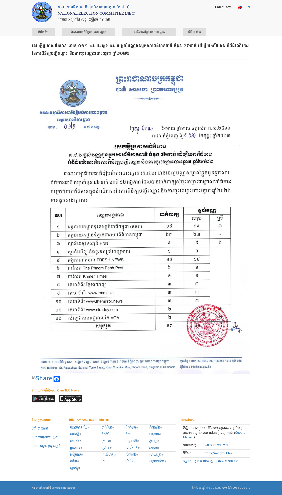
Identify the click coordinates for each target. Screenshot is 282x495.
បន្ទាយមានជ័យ (78, 427)
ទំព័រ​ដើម (43, 32)
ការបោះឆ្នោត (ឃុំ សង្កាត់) (46, 446)
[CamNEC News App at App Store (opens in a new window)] (70, 399)
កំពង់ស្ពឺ (74, 434)
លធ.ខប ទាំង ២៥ (228, 461)
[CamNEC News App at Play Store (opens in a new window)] (43, 399)
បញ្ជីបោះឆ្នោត (40, 428)
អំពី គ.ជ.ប (194, 32)
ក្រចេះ (105, 441)
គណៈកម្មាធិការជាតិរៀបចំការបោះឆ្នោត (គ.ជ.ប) (53, 488)
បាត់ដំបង (106, 427)
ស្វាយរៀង (155, 454)
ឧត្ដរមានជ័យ (156, 461)
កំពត (128, 434)
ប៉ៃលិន (129, 461)
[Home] (42, 12)
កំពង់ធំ (105, 434)
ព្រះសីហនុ (107, 454)
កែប (103, 461)
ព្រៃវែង (105, 448)
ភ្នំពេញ (153, 441)
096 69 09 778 (241, 488)
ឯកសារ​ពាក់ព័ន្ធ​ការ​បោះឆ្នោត (88, 32)
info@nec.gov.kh (217, 453)
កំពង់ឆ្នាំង (154, 427)
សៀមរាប (75, 454)
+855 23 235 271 (216, 445)
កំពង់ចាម (130, 427)
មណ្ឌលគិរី (131, 441)
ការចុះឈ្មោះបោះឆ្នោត (45, 437)
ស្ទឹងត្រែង (130, 454)
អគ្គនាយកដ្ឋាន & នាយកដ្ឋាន (199, 461)
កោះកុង (74, 441)
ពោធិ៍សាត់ (131, 448)
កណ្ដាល (154, 434)
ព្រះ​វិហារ (75, 448)
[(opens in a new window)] (42, 379)
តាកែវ (73, 461)
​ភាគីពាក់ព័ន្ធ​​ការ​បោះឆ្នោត (149, 32)
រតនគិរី (153, 448)
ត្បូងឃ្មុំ (74, 468)
